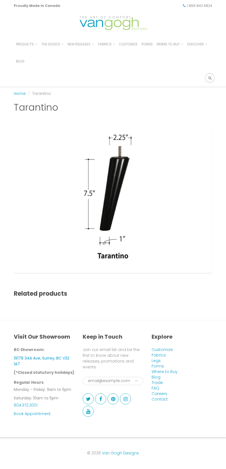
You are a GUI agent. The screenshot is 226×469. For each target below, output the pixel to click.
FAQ (155, 388)
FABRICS (105, 44)
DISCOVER (195, 44)
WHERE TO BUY (168, 44)
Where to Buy (164, 371)
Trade (157, 382)
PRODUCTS (25, 44)
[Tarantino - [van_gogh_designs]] (113, 196)
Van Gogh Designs (120, 453)
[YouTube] (88, 411)
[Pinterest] (113, 398)
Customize (162, 349)
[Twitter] (88, 398)
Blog (156, 377)
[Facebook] (100, 398)
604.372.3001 (25, 405)
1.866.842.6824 (199, 5)
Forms (158, 366)
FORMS (147, 44)
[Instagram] (125, 398)
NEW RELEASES (79, 44)
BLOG (20, 61)
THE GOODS (50, 44)
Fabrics (159, 355)
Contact (160, 399)
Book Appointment (32, 413)
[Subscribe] (136, 380)
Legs (156, 360)
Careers (159, 393)
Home (20, 93)
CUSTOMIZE (128, 44)
